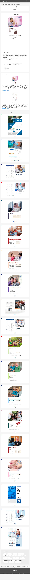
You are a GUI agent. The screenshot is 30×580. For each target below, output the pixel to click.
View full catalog (15, 38)
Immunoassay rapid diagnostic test (7, 557)
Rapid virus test (10, 558)
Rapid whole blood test (22, 558)
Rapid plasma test (5, 558)
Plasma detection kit (6, 555)
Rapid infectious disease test (14, 560)
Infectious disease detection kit (15, 557)
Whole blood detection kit (16, 558)
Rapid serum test (22, 557)
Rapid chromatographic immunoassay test (13, 555)
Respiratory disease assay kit (7, 560)
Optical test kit (20, 560)
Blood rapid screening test (22, 555)
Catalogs (14, 9)
